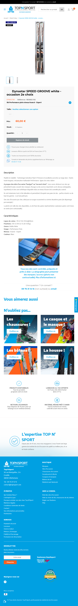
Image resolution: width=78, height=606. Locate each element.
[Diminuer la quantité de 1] (17, 133)
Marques (45, 466)
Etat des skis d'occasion (50, 495)
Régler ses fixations (49, 500)
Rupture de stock (22, 140)
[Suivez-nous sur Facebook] (5, 581)
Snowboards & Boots (49, 474)
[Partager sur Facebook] (70, 102)
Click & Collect (9, 529)
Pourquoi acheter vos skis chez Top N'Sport (18, 500)
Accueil (6, 18)
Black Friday (13, 18)
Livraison (7, 526)
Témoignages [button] (76, 306)
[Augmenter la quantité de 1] (27, 133)
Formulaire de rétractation (12, 537)
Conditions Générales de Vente (14, 505)
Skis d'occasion (47, 469)
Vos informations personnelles (14, 511)
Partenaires (8, 513)
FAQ (43, 503)
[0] (72, 9)
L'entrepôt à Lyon (10, 497)
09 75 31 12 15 (27, 289)
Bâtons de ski (46, 479)
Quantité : (10, 133)
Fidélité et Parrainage (11, 534)
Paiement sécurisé (10, 523)
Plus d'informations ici (46, 277)
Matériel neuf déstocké (50, 482)
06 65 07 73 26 (16, 162)
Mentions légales (9, 503)
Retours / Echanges (10, 531)
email (54, 289)
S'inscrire (10, 562)
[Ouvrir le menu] (5, 9)
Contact (6, 508)
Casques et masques (49, 477)
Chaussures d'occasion (50, 471)
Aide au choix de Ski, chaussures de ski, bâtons (58, 497)
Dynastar (11, 100)
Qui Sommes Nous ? (10, 495)
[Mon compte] (69, 9)
